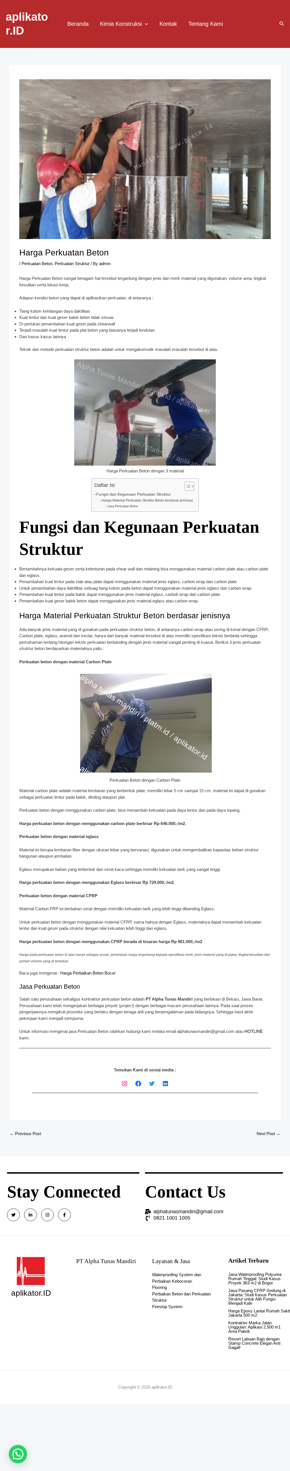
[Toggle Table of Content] (186, 486)
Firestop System (167, 1306)
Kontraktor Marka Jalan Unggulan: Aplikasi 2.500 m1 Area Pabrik (254, 1327)
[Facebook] (138, 1083)
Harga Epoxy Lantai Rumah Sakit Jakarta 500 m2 (259, 1312)
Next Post (268, 1133)
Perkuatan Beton (37, 263)
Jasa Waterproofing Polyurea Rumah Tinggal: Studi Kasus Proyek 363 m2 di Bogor (255, 1278)
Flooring (159, 1287)
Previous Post (25, 1133)
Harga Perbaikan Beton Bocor (88, 973)
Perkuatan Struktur (72, 263)
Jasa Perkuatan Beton (122, 506)
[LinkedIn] (165, 1083)
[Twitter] (151, 1083)
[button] (16, 1454)
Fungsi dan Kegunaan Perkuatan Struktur (133, 494)
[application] (145, 24)
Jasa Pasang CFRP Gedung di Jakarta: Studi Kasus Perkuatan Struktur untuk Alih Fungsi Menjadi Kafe (257, 1297)
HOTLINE (253, 1031)
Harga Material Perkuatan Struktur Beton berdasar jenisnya (147, 500)
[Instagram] (124, 1083)
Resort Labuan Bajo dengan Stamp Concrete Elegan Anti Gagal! (254, 1343)
